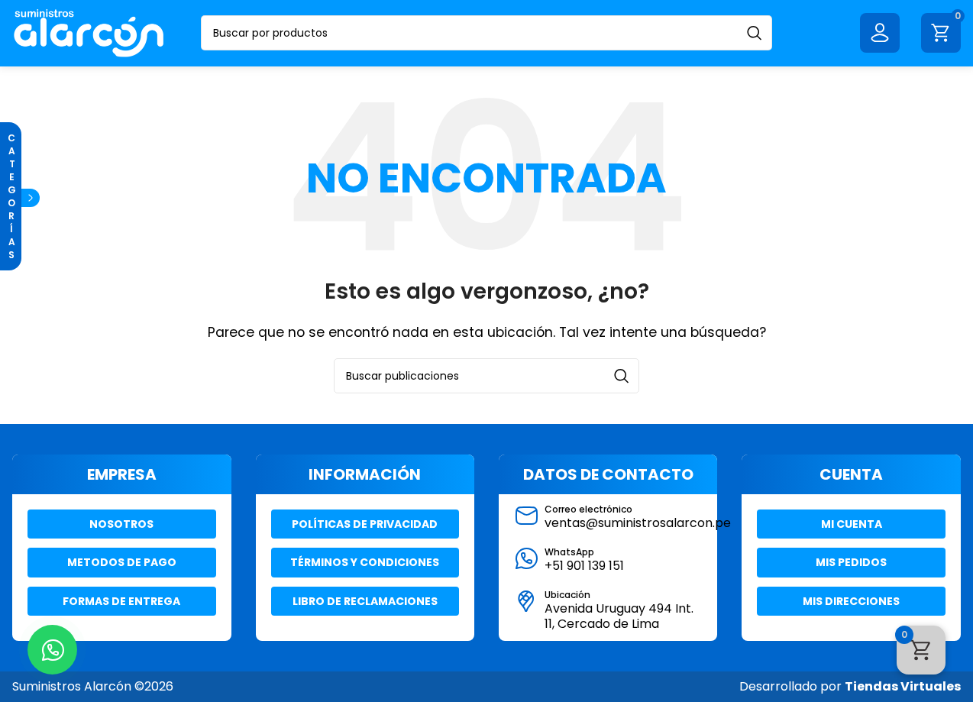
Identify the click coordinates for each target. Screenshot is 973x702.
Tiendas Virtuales (903, 686)
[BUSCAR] (754, 32)
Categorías (11, 196)
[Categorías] (30, 198)
